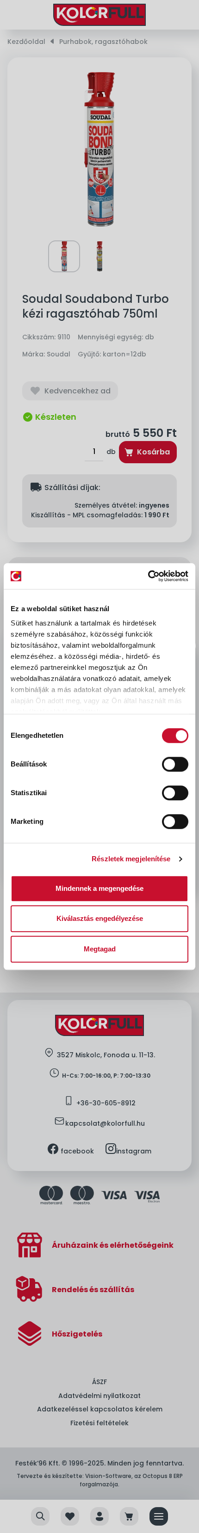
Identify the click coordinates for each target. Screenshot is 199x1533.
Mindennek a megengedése (99, 888)
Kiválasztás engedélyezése (99, 918)
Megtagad (100, 949)
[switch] (175, 764)
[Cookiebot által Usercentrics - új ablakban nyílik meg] (147, 576)
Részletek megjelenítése (131, 859)
